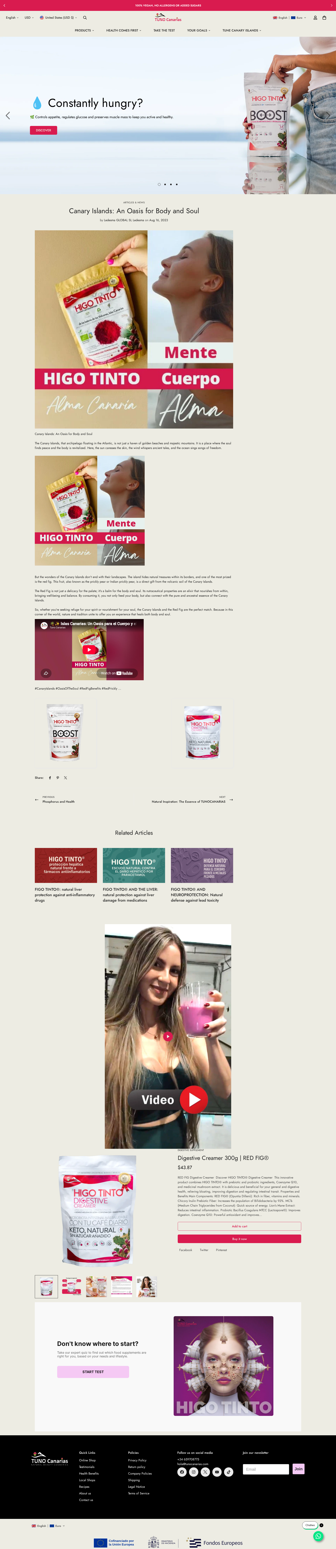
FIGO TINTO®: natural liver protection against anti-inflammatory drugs (65, 895)
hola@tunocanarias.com (192, 1464)
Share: (39, 777)
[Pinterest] (57, 777)
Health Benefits (89, 1473)
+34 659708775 (188, 1459)
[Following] (331, 5)
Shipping (134, 1480)
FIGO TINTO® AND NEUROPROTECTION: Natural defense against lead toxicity (197, 895)
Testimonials (86, 1467)
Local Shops (87, 1480)
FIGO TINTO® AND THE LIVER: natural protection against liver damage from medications (130, 895)
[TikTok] (228, 1472)
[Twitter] (65, 777)
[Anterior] (4, 5)
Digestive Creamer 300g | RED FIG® (223, 1158)
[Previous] (8, 115)
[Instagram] (193, 1472)
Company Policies (140, 1473)
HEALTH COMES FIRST (122, 30)
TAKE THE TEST (164, 30)
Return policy (136, 1467)
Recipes (84, 1486)
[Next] (328, 115)
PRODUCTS (83, 30)
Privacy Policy (137, 1460)
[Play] (168, 1036)
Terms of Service (138, 1493)
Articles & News (134, 202)
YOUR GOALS (197, 30)
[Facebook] (50, 777)
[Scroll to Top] (328, 1527)
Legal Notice (136, 1486)
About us (85, 1493)
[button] (289, 18)
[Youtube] (217, 1472)
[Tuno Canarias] (168, 17)
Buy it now (239, 1239)
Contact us (86, 1500)
